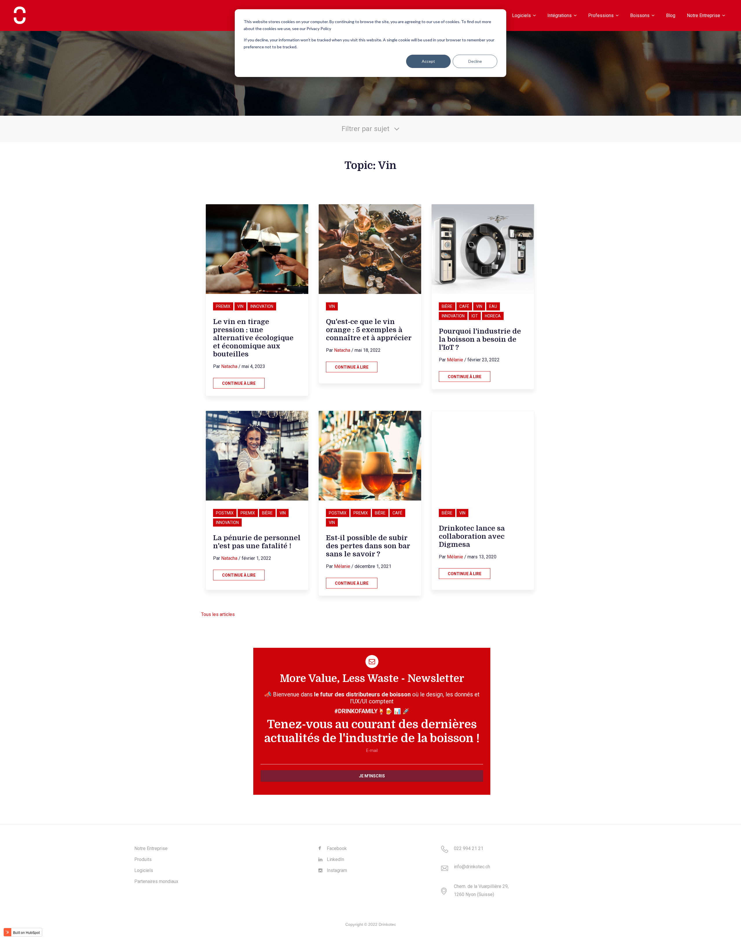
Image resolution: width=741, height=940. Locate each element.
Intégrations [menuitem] (559, 15)
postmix (225, 513)
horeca (493, 316)
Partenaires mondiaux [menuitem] (156, 881)
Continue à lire (239, 383)
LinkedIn (335, 859)
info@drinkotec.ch (472, 866)
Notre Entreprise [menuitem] (151, 848)
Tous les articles (218, 614)
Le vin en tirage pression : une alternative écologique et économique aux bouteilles (253, 338)
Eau (493, 306)
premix (223, 306)
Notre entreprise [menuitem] (703, 15)
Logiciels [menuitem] (521, 15)
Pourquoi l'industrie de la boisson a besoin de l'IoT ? (480, 339)
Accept (428, 61)
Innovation (261, 306)
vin (240, 306)
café (464, 306)
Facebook (336, 848)
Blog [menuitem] (670, 15)
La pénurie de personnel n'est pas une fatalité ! (256, 542)
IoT (475, 316)
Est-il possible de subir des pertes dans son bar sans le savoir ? (368, 546)
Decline (475, 61)
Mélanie (455, 360)
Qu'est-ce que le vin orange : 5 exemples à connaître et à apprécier (369, 330)
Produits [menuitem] (143, 859)
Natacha (229, 366)
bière (447, 306)
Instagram (336, 870)
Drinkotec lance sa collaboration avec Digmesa (472, 536)
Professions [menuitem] (601, 15)
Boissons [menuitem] (640, 15)
